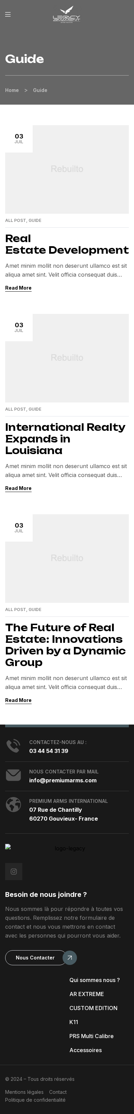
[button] (36, 957)
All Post (15, 220)
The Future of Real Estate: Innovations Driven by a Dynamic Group (65, 645)
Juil (18, 138)
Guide (35, 220)
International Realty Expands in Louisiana (65, 438)
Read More (18, 288)
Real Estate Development (67, 244)
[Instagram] (13, 871)
